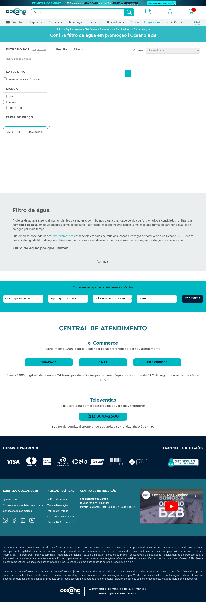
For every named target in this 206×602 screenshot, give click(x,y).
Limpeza (95, 22)
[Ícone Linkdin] (23, 522)
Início (60, 29)
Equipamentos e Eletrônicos (81, 29)
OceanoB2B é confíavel (60, 522)
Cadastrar (192, 298)
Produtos (17, 22)
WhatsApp (48, 362)
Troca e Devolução (57, 505)
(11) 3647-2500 (103, 417)
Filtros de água (142, 29)
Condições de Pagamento (61, 517)
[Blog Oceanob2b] (197, 23)
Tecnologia (76, 22)
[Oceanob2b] (16, 12)
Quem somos (10, 500)
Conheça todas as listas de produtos (23, 505)
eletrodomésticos (63, 236)
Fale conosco (157, 362)
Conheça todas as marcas (17, 511)
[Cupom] (103, 3)
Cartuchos (55, 22)
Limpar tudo (39, 49)
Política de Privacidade (59, 500)
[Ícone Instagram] (5, 522)
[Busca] (129, 12)
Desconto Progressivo (145, 22)
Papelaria (36, 22)
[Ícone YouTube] (32, 522)
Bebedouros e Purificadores (115, 29)
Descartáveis (115, 22)
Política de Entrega (57, 511)
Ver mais (103, 261)
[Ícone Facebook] (14, 522)
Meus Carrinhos (176, 22)
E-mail (103, 362)
